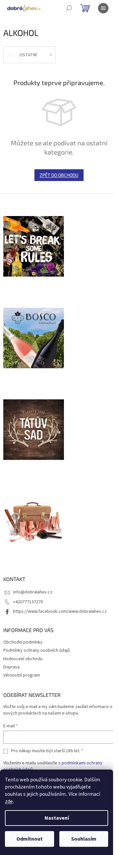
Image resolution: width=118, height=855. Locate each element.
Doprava (11, 667)
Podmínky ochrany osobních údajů (36, 650)
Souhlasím (83, 839)
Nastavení (57, 818)
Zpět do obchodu (59, 175)
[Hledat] (68, 8)
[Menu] (103, 8)
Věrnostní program (21, 675)
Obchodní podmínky (23, 642)
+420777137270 (28, 602)
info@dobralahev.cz (32, 592)
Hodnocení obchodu (23, 659)
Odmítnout (29, 839)
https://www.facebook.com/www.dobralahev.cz (60, 611)
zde (9, 801)
